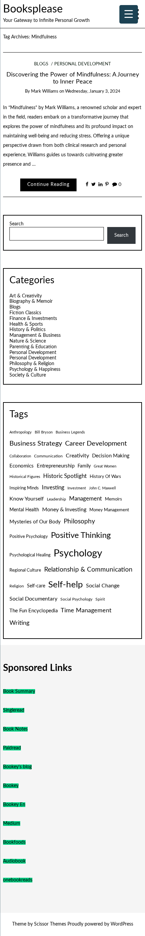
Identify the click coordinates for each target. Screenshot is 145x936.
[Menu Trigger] (128, 14)
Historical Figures (24, 477)
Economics (21, 466)
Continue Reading (48, 184)
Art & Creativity (25, 296)
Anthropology (20, 432)
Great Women (105, 466)
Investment (76, 488)
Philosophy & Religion (31, 363)
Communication (48, 456)
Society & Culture (27, 375)
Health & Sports (26, 324)
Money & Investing (64, 509)
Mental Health (24, 510)
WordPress (122, 924)
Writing (19, 623)
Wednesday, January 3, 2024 (92, 91)
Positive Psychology (28, 536)
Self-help (65, 584)
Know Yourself (26, 499)
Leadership (56, 499)
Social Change (102, 585)
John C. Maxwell (102, 488)
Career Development (96, 443)
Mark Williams (44, 91)
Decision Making (110, 455)
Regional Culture (25, 570)
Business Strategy (35, 443)
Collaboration (20, 456)
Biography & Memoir (31, 301)
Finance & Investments (33, 318)
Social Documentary (33, 599)
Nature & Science (27, 341)
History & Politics (27, 329)
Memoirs (113, 499)
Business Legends (70, 432)
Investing (53, 487)
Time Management (86, 610)
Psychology (78, 553)
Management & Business (35, 335)
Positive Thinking (81, 535)
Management (85, 499)
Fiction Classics (25, 313)
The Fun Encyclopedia (33, 610)
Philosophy (79, 521)
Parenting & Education (33, 347)
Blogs (41, 64)
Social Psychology (76, 599)
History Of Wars (105, 477)
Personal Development (82, 64)
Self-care (36, 586)
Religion (16, 586)
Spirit (100, 599)
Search (16, 224)
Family (84, 466)
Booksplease (33, 9)
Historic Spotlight (65, 476)
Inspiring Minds (24, 488)
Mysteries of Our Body (35, 521)
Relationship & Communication (88, 570)
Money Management (109, 510)
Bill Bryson (44, 432)
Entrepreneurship (56, 466)
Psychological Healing (30, 555)
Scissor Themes (50, 924)
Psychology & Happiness (34, 369)
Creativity (77, 455)
